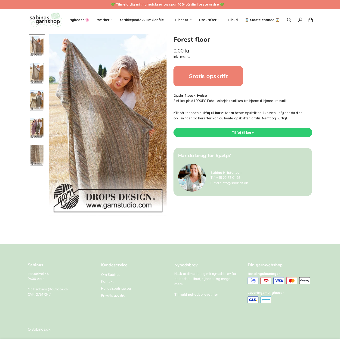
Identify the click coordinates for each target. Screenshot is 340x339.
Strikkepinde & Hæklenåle (142, 20)
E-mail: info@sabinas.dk (229, 183)
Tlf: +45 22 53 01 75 (225, 177)
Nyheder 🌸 (79, 20)
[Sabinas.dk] (45, 20)
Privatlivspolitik (113, 295)
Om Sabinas (110, 274)
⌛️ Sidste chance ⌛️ (262, 20)
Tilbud (232, 20)
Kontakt (107, 281)
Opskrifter (208, 20)
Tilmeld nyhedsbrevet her (196, 294)
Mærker (103, 20)
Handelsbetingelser (116, 288)
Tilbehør (181, 20)
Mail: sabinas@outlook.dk (48, 289)
